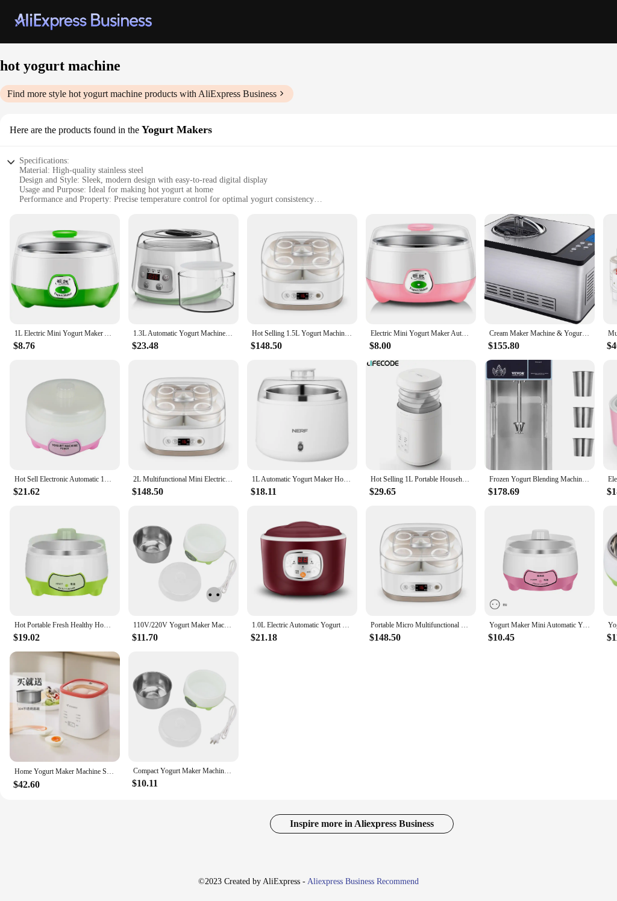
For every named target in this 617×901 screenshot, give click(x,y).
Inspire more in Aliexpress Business (362, 823)
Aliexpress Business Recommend (363, 881)
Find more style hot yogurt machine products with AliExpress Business (142, 94)
